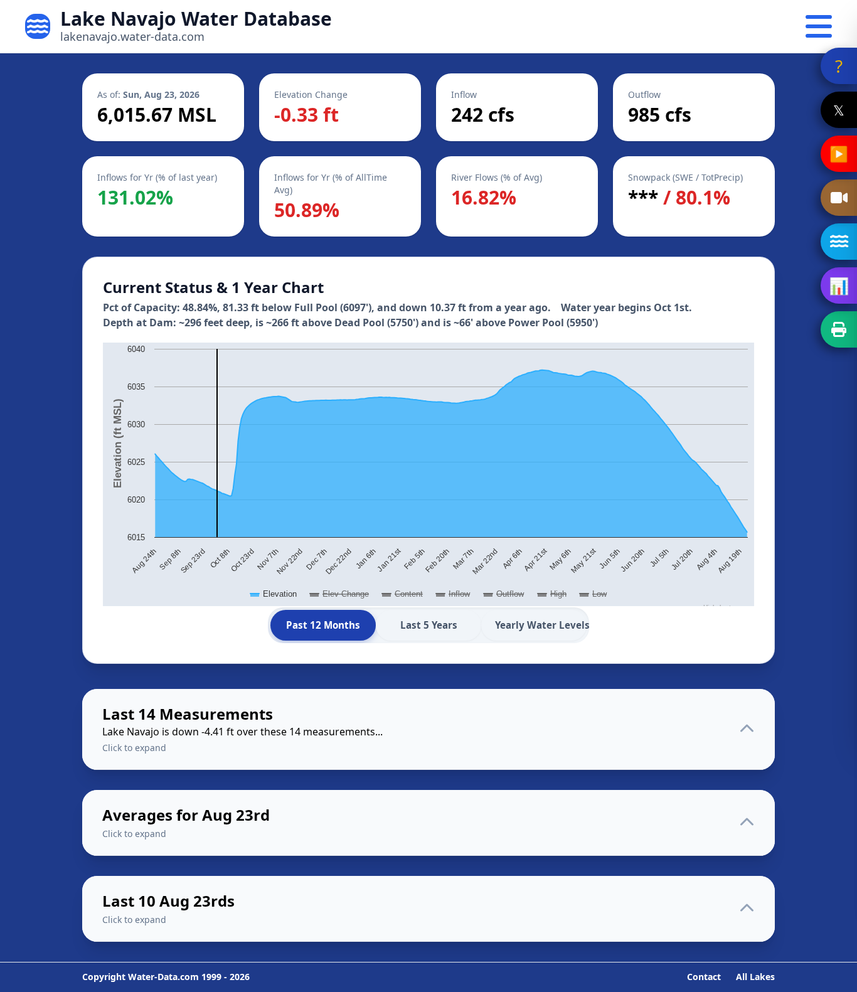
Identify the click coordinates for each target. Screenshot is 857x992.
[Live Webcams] (839, 197)
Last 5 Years (428, 625)
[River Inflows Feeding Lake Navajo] (839, 241)
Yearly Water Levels (541, 625)
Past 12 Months (323, 625)
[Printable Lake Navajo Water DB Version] (839, 329)
